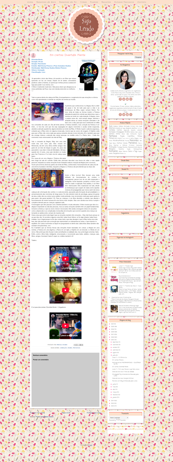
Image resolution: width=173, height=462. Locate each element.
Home (30, 2)
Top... (125, 153)
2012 (112, 406)
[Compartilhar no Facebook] (80, 345)
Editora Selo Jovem (136, 132)
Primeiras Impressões (135, 145)
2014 (112, 401)
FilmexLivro (113, 138)
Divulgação (120, 132)
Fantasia (113, 136)
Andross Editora (118, 126)
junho (114, 384)
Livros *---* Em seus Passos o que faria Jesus (125, 369)
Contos (119, 130)
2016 (112, 337)
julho (114, 355)
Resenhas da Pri (68, 2)
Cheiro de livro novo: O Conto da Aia (121, 297)
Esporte (140, 134)
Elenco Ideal (125, 134)
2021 (112, 324)
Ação (110, 126)
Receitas (106, 2)
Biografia (128, 128)
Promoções (113, 147)
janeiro (115, 397)
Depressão (126, 130)
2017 (112, 334)
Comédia (112, 130)
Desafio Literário (136, 130)
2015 (112, 340)
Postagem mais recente (37, 413)
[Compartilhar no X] (78, 345)
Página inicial (66, 413)
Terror (122, 153)
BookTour (134, 128)
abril (114, 389)
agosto (115, 353)
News (114, 143)
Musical (127, 141)
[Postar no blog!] (77, 345)
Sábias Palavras (123, 151)
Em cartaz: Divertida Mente (120, 367)
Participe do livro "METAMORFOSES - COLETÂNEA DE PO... (126, 363)
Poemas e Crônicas (120, 145)
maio (114, 387)
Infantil (120, 138)
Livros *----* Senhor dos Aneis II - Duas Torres (130, 287)
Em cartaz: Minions (118, 360)
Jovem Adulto (125, 138)
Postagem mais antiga (94, 413)
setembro (116, 350)
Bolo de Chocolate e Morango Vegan (129, 306)
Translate (123, 420)
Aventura (112, 128)
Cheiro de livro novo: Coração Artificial (122, 378)
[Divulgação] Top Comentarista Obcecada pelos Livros (125, 375)
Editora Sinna (114, 134)
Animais (132, 126)
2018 (112, 332)
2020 (113, 327)
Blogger (90, 445)
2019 (112, 329)
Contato (141, 2)
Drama (127, 132)
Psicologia (76, 348)
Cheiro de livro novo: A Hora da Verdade (123, 372)
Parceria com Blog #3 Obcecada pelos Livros (124, 381)
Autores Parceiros (124, 2)
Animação (63, 348)
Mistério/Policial (118, 140)
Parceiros (133, 143)
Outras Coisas (122, 143)
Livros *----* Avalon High (126, 266)
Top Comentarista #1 (124, 276)
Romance (113, 151)
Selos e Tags (132, 151)
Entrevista (133, 134)
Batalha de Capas (120, 128)
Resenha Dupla (124, 149)
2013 (112, 403)
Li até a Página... (134, 138)
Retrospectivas (138, 149)
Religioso (112, 149)
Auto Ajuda (139, 126)
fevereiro (115, 395)
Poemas (94, 2)
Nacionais (134, 140)
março (115, 392)
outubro (115, 347)
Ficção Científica (127, 136)
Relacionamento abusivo (135, 147)
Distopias (112, 132)
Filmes (83, 2)
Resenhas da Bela (46, 2)
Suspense (116, 153)
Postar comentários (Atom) (44, 417)
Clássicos (140, 128)
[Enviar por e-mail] (75, 345)
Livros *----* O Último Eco (119, 357)
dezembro (116, 342)
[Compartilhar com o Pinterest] (82, 345)
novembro (116, 345)
